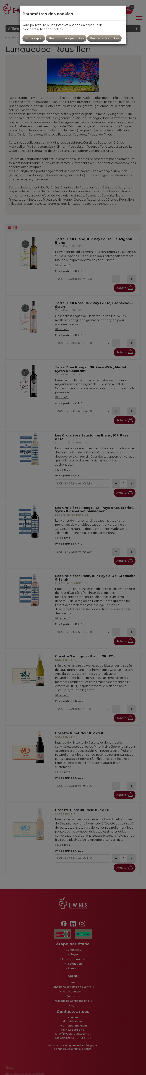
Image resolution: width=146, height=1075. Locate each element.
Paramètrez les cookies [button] (104, 38)
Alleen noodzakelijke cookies (66, 38)
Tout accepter (33, 38)
